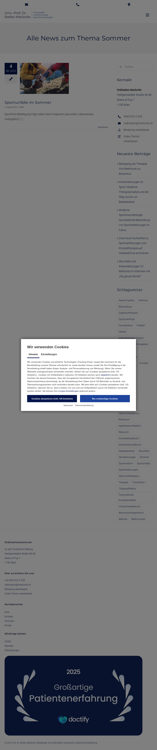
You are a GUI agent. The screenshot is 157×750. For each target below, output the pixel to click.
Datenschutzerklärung (84, 405)
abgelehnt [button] (106, 375)
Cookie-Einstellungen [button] (68, 391)
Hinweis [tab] (33, 354)
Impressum (68, 405)
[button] (52, 398)
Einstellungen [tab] (49, 354)
